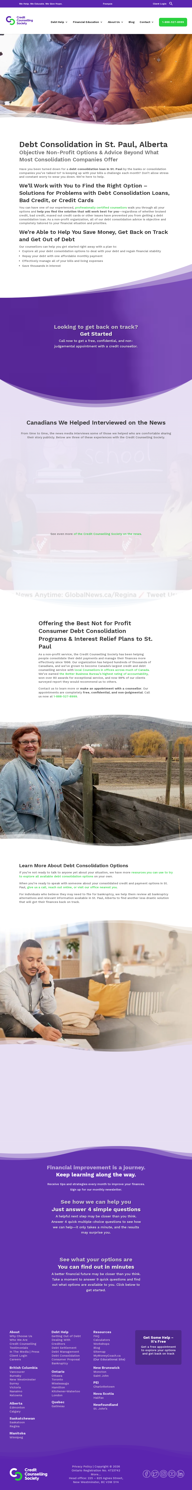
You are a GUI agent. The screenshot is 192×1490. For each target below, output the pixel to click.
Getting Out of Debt (66, 1336)
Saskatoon (17, 1422)
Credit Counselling (23, 1344)
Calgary (15, 1411)
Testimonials (19, 1347)
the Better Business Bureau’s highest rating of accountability (103, 674)
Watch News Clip (36, 511)
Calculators (101, 1340)
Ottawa (57, 1375)
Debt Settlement (64, 1347)
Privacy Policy (82, 1466)
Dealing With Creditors (61, 1342)
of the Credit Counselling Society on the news (107, 534)
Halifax (98, 1397)
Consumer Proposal (66, 1359)
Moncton (99, 1372)
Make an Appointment (96, 361)
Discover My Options (96, 1301)
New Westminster (23, 1379)
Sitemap (99, 1351)
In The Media (19, 1351)
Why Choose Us (21, 1336)
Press (35, 1351)
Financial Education (86, 22)
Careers (15, 1359)
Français (107, 4)
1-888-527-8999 (173, 21)
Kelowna (16, 1395)
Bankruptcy (60, 1363)
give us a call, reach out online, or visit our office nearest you (72, 887)
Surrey (14, 1383)
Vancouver (17, 1372)
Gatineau (58, 1406)
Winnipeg (16, 1437)
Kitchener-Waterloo (66, 1391)
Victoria (15, 1387)
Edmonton (17, 1407)
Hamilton (58, 1387)
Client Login (159, 4)
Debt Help (57, 22)
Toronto (57, 1379)
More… (96, 1474)
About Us (114, 22)
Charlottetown (104, 1386)
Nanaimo (16, 1391)
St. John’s (100, 1408)
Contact (145, 22)
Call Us (150, 1023)
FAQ (96, 1336)
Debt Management (65, 1351)
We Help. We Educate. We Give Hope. (40, 4)
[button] (171, 5)
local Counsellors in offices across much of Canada (112, 670)
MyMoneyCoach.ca (107, 1355)
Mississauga (60, 1383)
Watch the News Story (91, 513)
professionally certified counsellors (101, 207)
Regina (15, 1426)
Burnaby (15, 1375)
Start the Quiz (96, 1244)
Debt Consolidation (66, 1355)
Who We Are (19, 1340)
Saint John (101, 1375)
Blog (132, 22)
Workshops (101, 1344)
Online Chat (121, 1023)
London (57, 1395)
